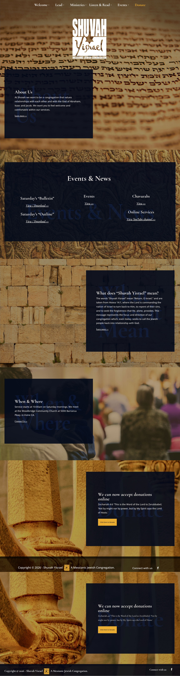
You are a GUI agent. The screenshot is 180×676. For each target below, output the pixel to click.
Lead (58, 5)
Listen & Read (99, 5)
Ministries (77, 5)
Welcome (41, 5)
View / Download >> (37, 205)
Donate (140, 5)
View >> (89, 203)
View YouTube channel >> (141, 219)
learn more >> (21, 115)
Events (122, 5)
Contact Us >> (21, 421)
